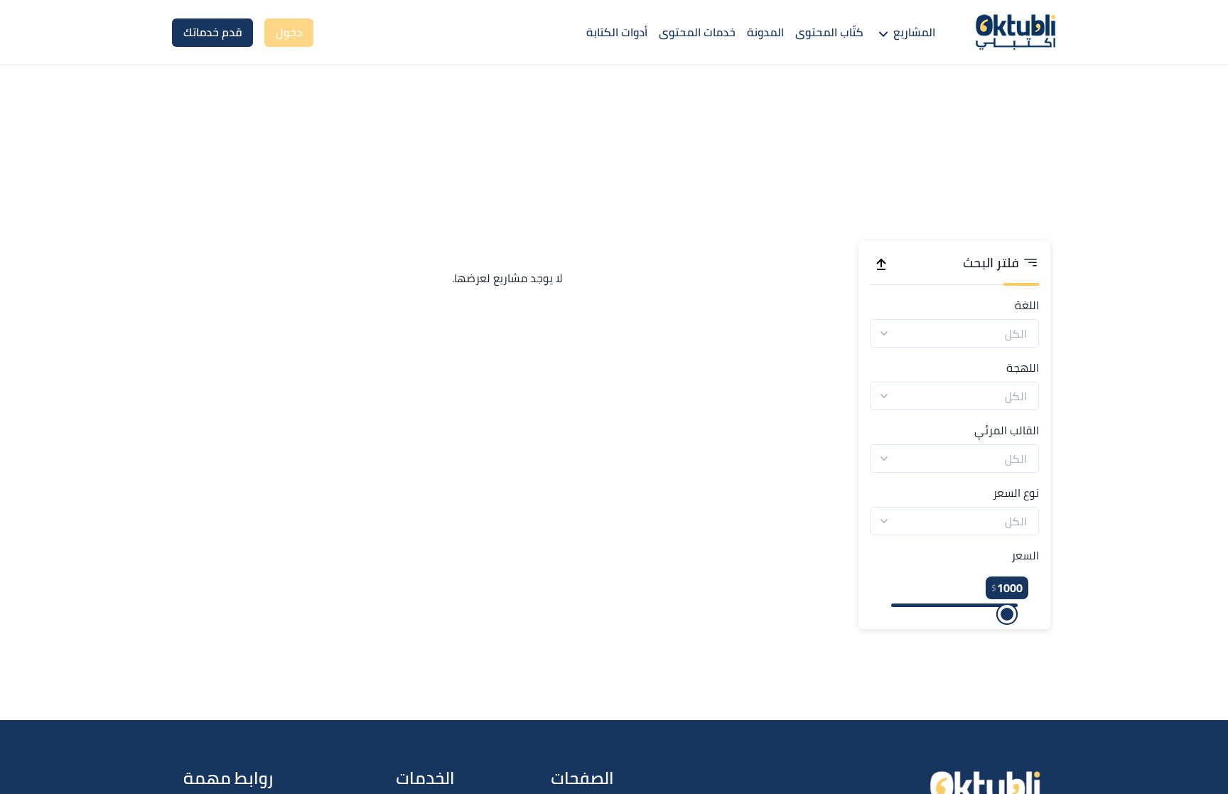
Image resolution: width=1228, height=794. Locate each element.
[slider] (1007, 614)
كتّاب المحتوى (829, 32)
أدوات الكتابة (616, 32)
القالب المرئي (1006, 430)
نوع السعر (1016, 492)
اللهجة (1022, 367)
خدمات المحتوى (697, 32)
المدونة (765, 32)
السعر (1025, 555)
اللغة (1027, 304)
